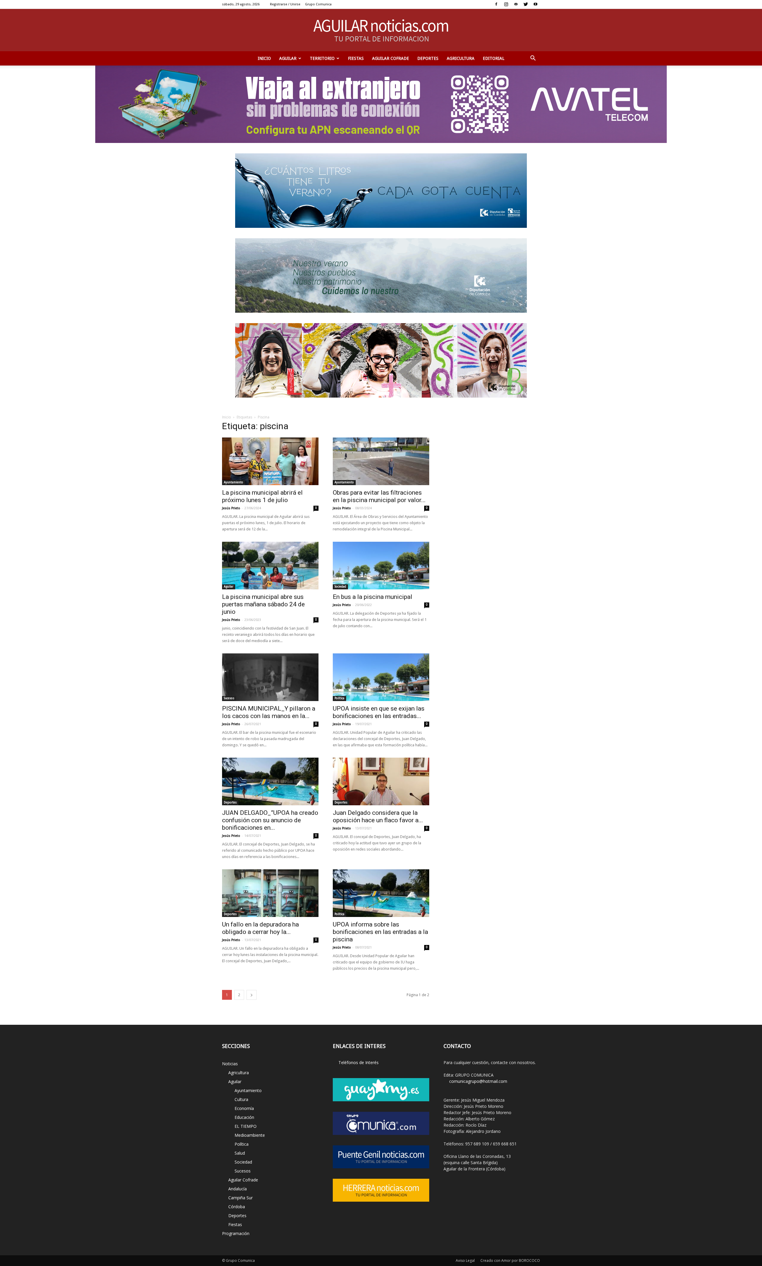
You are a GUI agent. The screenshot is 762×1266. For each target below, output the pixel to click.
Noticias (230, 1063)
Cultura (241, 1099)
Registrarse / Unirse (285, 4)
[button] (533, 58)
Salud (240, 1153)
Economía (244, 1108)
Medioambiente (250, 1135)
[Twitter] (525, 4)
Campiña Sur (240, 1197)
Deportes (427, 58)
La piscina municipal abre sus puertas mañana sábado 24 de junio (263, 604)
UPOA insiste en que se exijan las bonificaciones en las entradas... (378, 712)
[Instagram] (506, 4)
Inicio (264, 58)
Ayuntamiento (233, 482)
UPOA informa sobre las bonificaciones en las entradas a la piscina (380, 932)
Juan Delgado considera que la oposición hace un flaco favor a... (378, 816)
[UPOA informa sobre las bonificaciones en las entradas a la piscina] (381, 893)
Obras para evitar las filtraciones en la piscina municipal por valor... (379, 496)
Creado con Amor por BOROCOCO (510, 1260)
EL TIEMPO (246, 1126)
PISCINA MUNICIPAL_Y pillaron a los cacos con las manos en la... (268, 712)
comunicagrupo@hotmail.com (478, 1081)
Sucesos (229, 698)
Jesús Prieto (231, 508)
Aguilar (287, 58)
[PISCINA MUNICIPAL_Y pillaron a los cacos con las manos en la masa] (270, 677)
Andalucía (237, 1189)
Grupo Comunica (318, 4)
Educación (244, 1117)
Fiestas (356, 58)
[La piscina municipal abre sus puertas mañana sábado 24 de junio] (270, 565)
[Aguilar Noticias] (381, 30)
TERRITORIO (322, 58)
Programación (235, 1233)
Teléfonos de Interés (358, 1062)
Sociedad (340, 586)
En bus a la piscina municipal (372, 596)
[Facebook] (496, 4)
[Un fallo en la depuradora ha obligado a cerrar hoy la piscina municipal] (270, 893)
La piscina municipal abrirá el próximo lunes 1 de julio (262, 496)
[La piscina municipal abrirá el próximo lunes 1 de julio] (270, 461)
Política (339, 698)
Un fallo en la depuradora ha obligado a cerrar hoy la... (260, 928)
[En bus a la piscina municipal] (381, 565)
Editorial (493, 58)
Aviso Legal (465, 1260)
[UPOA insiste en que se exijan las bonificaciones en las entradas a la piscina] (381, 677)
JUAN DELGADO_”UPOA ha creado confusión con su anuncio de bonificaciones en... (270, 820)
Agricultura (460, 58)
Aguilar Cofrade (390, 58)
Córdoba (236, 1206)
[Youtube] (535, 4)
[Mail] (515, 4)
